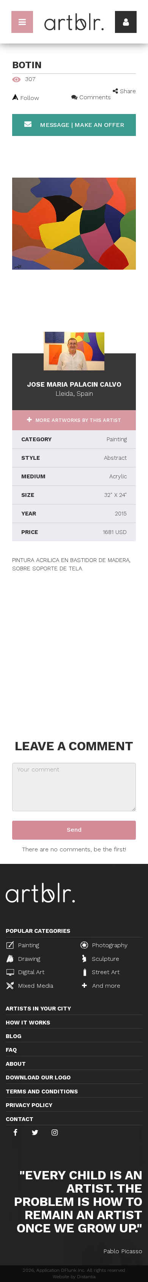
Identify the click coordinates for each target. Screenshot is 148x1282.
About (16, 1063)
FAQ (11, 1049)
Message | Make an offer (81, 124)
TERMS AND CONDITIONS (42, 1091)
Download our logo (38, 1077)
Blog (13, 1036)
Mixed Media (34, 985)
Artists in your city (38, 1008)
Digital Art (30, 972)
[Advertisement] (74, 646)
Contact (19, 1119)
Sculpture (104, 958)
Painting (27, 945)
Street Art (105, 972)
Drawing (28, 958)
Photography (109, 945)
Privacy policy (29, 1105)
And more (105, 985)
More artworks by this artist (77, 420)
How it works (28, 1022)
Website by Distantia (74, 1276)
